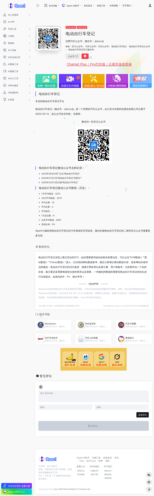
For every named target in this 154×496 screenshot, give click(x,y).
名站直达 (88, 5)
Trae (81, 461)
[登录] (150, 6)
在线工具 (101, 5)
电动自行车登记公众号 (139, 46)
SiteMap (82, 489)
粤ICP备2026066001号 (69, 489)
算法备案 (81, 474)
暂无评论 (46, 376)
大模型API (94, 471)
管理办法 (81, 471)
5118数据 (135, 257)
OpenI (56, 489)
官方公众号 (70, 27)
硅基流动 (107, 457)
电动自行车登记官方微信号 (81, 49)
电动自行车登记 (118, 46)
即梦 (101, 461)
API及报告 (94, 466)
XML (89, 489)
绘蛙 (107, 461)
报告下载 (94, 474)
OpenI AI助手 (83, 457)
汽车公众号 (81, 27)
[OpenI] (47, 459)
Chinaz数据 (56, 262)
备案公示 (81, 466)
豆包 (116, 457)
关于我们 (126, 5)
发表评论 (142, 415)
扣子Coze (91, 461)
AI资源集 (114, 5)
